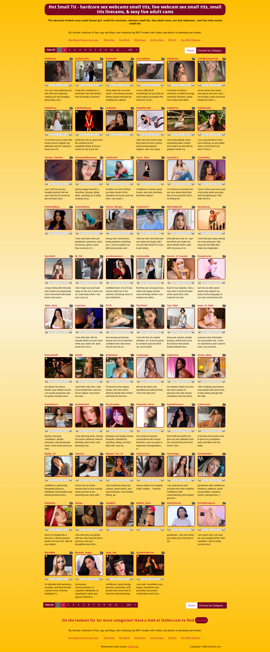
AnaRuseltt (112, 157)
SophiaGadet (204, 108)
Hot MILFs (124, 40)
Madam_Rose (143, 503)
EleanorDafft (51, 355)
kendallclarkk (82, 404)
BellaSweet (112, 355)
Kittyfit (78, 355)
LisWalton (111, 108)
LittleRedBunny (83, 108)
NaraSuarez (204, 207)
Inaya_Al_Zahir (205, 305)
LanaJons (80, 305)
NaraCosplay (113, 404)
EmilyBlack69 (143, 108)
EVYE (109, 305)
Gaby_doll (111, 552)
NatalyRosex (51, 404)
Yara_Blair (172, 305)
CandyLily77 (142, 207)
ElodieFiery (50, 108)
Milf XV (172, 40)
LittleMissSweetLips (208, 58)
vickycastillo (143, 256)
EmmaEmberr (205, 453)
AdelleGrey (173, 108)
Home (190, 50)
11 (118, 50)
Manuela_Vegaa (83, 552)
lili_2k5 (78, 256)
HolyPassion (143, 453)
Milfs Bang (139, 40)
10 (111, 50)
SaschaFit (50, 256)
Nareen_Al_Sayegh (177, 256)
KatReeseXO (82, 58)
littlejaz (78, 503)
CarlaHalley (204, 157)
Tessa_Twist (142, 157)
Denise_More (205, 355)
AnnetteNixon (82, 207)
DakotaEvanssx (175, 404)
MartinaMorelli (174, 207)
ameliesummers (114, 256)
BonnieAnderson (145, 552)
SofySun (79, 453)
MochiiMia (50, 552)
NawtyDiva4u (174, 503)
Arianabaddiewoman (86, 157)
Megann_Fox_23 (114, 453)
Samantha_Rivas (145, 404)
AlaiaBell (110, 503)
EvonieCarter (205, 256)
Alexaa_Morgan (114, 207)
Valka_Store (51, 305)
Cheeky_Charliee (54, 157)
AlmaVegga (173, 453)
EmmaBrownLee (206, 503)
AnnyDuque (142, 355)
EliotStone (50, 503)
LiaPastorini (204, 404)
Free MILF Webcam (190, 40)
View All (51, 50)
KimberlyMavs (52, 207)
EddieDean (50, 58)
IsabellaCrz (173, 157)
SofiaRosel (172, 355)
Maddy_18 (50, 453)
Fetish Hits (133, 646)
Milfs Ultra (109, 40)
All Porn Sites (157, 40)
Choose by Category (210, 50)
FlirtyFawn (141, 305)
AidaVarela (172, 58)
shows (201, 620)
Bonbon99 (111, 58)
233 (130, 50)
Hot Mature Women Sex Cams (83, 40)
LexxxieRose (143, 58)
